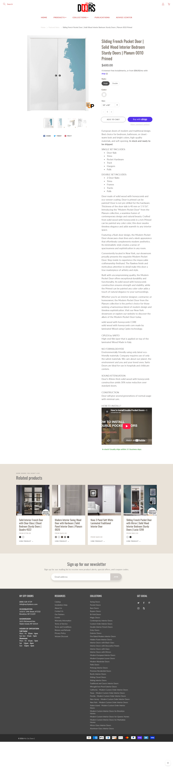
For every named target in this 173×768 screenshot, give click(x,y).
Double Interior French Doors (101, 627)
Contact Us (59, 611)
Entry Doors (94, 630)
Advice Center (124, 17)
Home (44, 17)
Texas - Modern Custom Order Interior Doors (107, 693)
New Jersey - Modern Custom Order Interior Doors (110, 699)
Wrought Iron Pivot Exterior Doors (103, 687)
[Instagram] (138, 608)
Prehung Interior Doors (99, 668)
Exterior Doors (95, 633)
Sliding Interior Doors (98, 680)
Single (105, 83)
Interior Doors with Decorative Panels (104, 646)
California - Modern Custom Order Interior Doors (109, 690)
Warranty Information (63, 621)
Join (116, 577)
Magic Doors (95, 618)
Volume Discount (61, 636)
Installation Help (61, 605)
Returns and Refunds (62, 630)
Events (57, 618)
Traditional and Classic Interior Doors (104, 683)
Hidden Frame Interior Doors (101, 640)
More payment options (140, 124)
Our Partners (59, 614)
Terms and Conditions (63, 627)
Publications (102, 17)
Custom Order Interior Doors (101, 624)
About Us (58, 608)
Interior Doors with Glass (100, 649)
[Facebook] (144, 603)
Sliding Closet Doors (98, 677)
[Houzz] (144, 608)
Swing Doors (95, 602)
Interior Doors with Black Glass (102, 643)
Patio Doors (94, 665)
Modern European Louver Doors (102, 658)
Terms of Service (61, 624)
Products (59, 17)
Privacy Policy (60, 633)
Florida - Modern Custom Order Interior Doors (108, 696)
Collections (80, 17)
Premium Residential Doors (100, 671)
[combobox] (110, 105)
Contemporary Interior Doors (101, 621)
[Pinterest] (149, 603)
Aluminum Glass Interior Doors (102, 729)
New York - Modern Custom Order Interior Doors (109, 702)
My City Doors (29, 738)
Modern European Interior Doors (102, 655)
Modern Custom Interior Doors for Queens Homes (109, 717)
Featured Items (54, 27)
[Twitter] (138, 603)
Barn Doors (94, 608)
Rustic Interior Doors (98, 674)
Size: (103, 101)
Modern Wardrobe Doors (100, 662)
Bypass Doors (95, 611)
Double (115, 83)
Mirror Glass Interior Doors (100, 725)
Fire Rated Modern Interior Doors (103, 636)
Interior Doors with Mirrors (100, 652)
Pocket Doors (95, 605)
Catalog (58, 602)
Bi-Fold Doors (95, 614)
